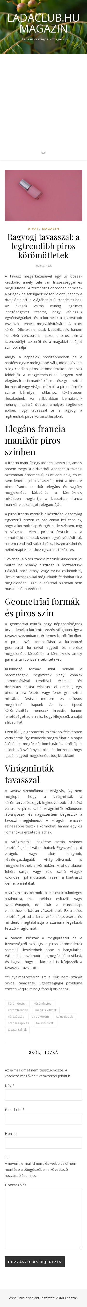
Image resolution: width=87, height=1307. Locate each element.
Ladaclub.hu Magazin (43, 23)
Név (9, 1085)
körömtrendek (18, 1010)
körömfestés (42, 1004)
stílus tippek (64, 1017)
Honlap (11, 1133)
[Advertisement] (43, 99)
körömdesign (17, 1004)
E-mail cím (14, 1109)
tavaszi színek (17, 1030)
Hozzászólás (15, 1184)
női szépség (16, 1017)
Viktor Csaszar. (67, 1298)
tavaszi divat (44, 1023)
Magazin (50, 229)
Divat (33, 229)
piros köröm (40, 1017)
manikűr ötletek (46, 1010)
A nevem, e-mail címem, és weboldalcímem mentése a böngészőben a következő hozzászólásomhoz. (40, 1169)
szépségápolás (18, 1023)
